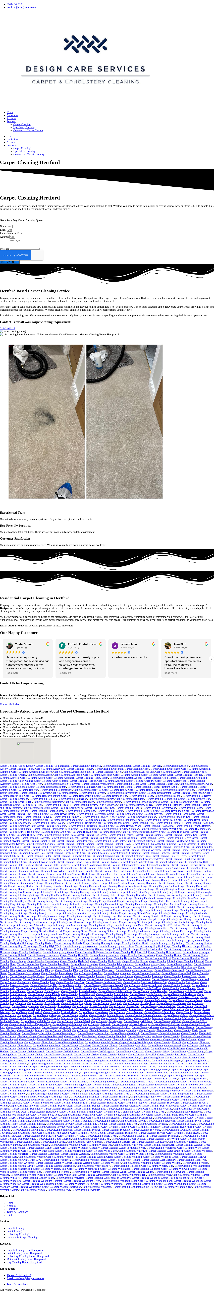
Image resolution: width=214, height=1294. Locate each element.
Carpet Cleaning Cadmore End (181, 834)
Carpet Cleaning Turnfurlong (122, 1132)
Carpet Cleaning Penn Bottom (181, 1057)
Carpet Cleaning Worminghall (172, 1183)
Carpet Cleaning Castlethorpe (172, 840)
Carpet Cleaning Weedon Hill (62, 1156)
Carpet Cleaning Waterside (75, 1153)
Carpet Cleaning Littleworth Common (147, 1000)
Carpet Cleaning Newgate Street (145, 1036)
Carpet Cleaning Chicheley (186, 853)
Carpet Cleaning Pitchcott (126, 1063)
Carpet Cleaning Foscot (78, 907)
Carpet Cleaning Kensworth (25, 967)
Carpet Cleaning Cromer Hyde (72, 874)
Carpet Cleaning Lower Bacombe (90, 1006)
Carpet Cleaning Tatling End (46, 1120)
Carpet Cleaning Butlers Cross (59, 834)
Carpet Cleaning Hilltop (32, 949)
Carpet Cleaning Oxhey (86, 1054)
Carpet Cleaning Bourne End (80, 810)
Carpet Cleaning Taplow (200, 1117)
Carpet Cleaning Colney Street (162, 868)
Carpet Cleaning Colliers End (36, 868)
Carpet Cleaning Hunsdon (186, 958)
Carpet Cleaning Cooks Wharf (49, 871)
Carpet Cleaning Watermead (45, 1153)
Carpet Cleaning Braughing (90, 819)
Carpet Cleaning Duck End (192, 886)
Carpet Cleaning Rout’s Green (161, 1078)
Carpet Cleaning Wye (58, 1189)
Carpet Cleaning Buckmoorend (193, 828)
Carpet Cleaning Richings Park (86, 1075)
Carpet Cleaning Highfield (149, 946)
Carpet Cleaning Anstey (167, 771)
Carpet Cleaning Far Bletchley (109, 898)
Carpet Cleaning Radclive (38, 1072)
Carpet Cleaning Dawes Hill (102, 880)
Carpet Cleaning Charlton (109, 847)
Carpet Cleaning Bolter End (99, 807)
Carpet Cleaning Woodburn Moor (119, 1180)
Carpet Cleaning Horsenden (104, 955)
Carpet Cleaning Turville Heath (182, 1132)
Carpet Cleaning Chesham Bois (27, 853)
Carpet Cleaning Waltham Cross (193, 1144)
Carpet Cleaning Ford (20, 907)
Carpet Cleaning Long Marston (43, 1003)
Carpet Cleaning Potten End (45, 1066)
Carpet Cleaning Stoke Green (149, 1111)
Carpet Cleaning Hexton (199, 943)
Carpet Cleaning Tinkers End (28, 1129)
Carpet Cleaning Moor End (56, 1027)
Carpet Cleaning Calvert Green (182, 837)
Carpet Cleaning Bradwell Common (137, 816)
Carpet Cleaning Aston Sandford (51, 780)
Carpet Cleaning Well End (128, 1156)
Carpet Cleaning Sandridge (69, 1084)
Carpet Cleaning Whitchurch (115, 1168)
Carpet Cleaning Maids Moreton (126, 1012)
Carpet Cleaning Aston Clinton (160, 777)
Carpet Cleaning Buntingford (48, 831)
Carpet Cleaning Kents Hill (55, 967)
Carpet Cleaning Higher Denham (116, 946)
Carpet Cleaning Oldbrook (130, 1051)
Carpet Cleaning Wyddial (32, 1189)
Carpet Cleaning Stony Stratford (171, 1114)
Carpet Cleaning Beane (141, 795)
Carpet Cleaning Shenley (193, 1087)
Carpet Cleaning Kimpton (118, 967)
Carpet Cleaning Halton (198, 931)
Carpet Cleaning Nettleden (14, 1036)
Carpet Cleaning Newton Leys (77, 1039)
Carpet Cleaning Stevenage (157, 1108)
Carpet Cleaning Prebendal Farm (138, 1066)
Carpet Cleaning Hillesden (178, 946)
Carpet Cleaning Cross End (103, 874)
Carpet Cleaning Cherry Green (179, 850)
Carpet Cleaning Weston (195, 1162)
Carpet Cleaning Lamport (117, 973)
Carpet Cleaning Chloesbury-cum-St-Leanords (34, 859)
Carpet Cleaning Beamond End (110, 795)
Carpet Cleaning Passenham (25, 1057)
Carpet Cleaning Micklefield (179, 1018)
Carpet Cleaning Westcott (78, 1162)
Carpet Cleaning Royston (13, 1081)
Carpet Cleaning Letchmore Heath (104, 982)
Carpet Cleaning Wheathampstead (192, 1165)
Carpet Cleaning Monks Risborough (131, 1024)
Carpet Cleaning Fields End (155, 901)
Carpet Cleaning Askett (32, 777)
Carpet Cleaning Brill (142, 822)
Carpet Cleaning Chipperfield (68, 856)
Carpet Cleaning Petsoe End (38, 1060)
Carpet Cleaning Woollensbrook (39, 1183)
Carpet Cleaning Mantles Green (193, 1012)
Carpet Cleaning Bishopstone (176, 801)
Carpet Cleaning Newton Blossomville (39, 1039)
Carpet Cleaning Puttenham (124, 1069)
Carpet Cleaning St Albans (103, 1102)
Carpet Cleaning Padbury (113, 1054)
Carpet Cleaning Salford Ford (195, 1081)
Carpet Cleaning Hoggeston (178, 949)
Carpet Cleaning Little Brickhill (109, 988)
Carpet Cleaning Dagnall (162, 877)
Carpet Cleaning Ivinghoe (84, 964)
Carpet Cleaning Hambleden (47, 934)
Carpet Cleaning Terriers (132, 1120)
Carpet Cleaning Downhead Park (52, 886)
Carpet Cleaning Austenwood (170, 780)
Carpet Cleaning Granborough (75, 916)
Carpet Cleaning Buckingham (15, 828)
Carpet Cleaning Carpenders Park (74, 840)
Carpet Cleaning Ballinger (81, 786)
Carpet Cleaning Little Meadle (40, 997)
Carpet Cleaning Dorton (20, 886)
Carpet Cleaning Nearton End (93, 1033)
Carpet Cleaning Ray (180, 1072)
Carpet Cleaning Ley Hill (43, 985)
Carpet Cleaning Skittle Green (26, 1096)
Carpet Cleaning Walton (12, 1147)
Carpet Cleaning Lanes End (176, 973)
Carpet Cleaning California (123, 837)
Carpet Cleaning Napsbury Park (156, 1030)
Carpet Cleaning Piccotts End (134, 1060)
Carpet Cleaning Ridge (152, 1075)
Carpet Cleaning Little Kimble (44, 994)
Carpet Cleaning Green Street (153, 928)
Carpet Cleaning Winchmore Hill (128, 1174)
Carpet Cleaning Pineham (13, 1063)
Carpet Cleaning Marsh (176, 1015)
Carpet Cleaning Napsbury (124, 1030)
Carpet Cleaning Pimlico (195, 1060)
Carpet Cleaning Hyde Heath (105, 961)
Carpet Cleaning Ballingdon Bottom (47, 786)
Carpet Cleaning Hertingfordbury (167, 943)
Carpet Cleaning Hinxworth (61, 949)
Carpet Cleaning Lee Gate (165, 979)
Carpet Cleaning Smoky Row (146, 1096)
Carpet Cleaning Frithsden (191, 907)
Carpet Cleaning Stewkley (187, 1108)
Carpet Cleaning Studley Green (33, 1117)
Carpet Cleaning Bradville (37, 816)
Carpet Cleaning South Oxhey (95, 1099)
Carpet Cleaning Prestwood (22, 1069)
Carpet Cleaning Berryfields (48, 801)
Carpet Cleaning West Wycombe (17, 1162)
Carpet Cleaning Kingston (69, 970)
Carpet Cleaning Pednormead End (121, 1057)
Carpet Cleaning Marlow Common (143, 1015)
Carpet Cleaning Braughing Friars (124, 819)
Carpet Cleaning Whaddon (126, 1165)
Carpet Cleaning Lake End (88, 973)
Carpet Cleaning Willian (140, 1171)
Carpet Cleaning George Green (37, 913)
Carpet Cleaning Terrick (105, 1120)
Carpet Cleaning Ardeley (13, 774)
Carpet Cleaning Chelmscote (78, 850)
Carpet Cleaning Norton (104, 1045)
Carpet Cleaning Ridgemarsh (180, 1075)
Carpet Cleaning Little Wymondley (47, 1000)
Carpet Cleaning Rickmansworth (121, 1075)
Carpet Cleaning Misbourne (67, 1024)
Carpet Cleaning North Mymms (136, 1042)
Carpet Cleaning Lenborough (15, 982)
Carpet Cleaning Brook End (198, 822)
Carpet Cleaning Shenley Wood (133, 1090)
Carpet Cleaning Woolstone (107, 1183)
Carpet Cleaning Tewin (189, 1120)
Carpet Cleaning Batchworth (35, 792)
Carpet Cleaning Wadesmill (182, 1141)
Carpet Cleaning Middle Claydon (38, 1021)
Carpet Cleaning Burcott (78, 831)
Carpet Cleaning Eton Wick (14, 898)
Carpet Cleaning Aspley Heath (92, 777)
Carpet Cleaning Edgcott (164, 892)
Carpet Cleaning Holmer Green (164, 952)
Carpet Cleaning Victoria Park (119, 1141)
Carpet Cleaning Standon (87, 1105)
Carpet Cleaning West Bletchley (158, 1159)
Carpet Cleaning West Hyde (191, 1159)
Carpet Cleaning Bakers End (163, 783)
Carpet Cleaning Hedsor (40, 943)
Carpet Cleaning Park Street (172, 1054)
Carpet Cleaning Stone (108, 1114)
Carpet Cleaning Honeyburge (43, 955)
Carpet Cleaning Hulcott (158, 958)
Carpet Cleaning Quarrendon (184, 1069)
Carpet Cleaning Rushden (73, 1081)
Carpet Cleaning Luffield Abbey (60, 1012)
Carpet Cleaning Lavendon (148, 976)
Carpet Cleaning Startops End (89, 1108)
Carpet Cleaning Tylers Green (101, 1135)
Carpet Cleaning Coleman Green (188, 865)
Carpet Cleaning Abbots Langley (17, 765)
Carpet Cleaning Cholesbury (75, 859)
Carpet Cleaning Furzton (99, 910)
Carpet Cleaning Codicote (133, 862)
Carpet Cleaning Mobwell (97, 1024)
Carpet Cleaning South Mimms (61, 1099)
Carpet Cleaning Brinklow (168, 822)
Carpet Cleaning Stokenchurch (78, 1114)
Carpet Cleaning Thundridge (145, 1126)
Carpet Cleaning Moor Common (23, 1027)
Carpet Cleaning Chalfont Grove (113, 844)
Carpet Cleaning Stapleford (58, 1108)
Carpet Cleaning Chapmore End (77, 847)
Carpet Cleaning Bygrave (121, 834)
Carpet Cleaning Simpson (145, 1093)
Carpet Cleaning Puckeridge (94, 1069)
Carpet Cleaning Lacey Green (57, 973)
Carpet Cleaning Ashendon (67, 774)
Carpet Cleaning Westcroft (107, 1162)
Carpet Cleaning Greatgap (28, 928)
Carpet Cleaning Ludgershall (27, 1012)
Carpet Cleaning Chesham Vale (62, 853)
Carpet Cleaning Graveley (177, 916)
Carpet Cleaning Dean (130, 880)
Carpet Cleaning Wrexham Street (174, 1186)
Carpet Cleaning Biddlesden (79, 801)
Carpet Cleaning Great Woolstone (163, 925)
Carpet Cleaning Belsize (101, 798)
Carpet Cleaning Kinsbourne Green (134, 970)
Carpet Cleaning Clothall (105, 862)
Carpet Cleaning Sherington (198, 1090)
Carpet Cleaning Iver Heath (54, 964)
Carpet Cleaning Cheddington (45, 850)
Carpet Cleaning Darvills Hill (38, 880)
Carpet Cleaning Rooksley (101, 1078)
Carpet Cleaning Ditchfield (142, 883)
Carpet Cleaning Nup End (132, 1045)
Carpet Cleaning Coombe (80, 871)
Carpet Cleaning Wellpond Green (160, 1156)
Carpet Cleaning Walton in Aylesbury (79, 1147)
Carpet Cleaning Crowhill (133, 874)
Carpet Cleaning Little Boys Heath (73, 988)
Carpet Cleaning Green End (88, 928)
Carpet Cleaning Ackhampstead (52, 765)
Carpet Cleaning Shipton (13, 1093)
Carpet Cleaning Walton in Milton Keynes (123, 1147)
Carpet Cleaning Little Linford (112, 994)
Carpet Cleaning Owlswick (58, 1054)
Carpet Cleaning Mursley (30, 1030)
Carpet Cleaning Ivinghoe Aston (116, 964)
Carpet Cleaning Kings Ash (147, 967)
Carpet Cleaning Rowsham (192, 1078)
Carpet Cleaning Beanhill (167, 795)
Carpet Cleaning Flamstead (101, 904)
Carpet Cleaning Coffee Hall (192, 862)
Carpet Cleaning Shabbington (102, 1087)
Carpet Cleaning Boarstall (36, 807)
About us (11, 118)
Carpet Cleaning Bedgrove (197, 795)
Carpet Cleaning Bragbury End (173, 816)
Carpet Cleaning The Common (91, 1123)
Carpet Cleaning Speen (184, 1099)
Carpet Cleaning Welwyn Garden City (20, 1159)
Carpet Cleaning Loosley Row (139, 1003)
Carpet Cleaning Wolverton (70, 1177)
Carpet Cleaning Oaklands (14, 1048)
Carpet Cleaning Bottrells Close (46, 810)
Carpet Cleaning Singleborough (176, 1093)
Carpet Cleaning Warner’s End (37, 1150)
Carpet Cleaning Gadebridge (128, 910)
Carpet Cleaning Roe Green (70, 1078)
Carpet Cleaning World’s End (139, 1183)
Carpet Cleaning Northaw (195, 1042)
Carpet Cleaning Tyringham (164, 1135)
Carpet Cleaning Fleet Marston (162, 904)
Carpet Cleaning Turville (152, 1132)
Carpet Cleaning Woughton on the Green (134, 1186)
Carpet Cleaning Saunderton (152, 1084)
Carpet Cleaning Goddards (192, 913)
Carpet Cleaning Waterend (198, 1150)
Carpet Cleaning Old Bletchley (98, 1048)
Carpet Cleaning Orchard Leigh (187, 1051)
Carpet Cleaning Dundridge (44, 889)
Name (3, 226)
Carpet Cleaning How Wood (58, 958)
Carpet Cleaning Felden (67, 901)
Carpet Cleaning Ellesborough (16, 895)
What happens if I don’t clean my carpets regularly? (30, 721)
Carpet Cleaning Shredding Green (112, 1093)
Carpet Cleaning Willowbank (170, 1171)
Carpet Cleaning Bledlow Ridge (135, 804)
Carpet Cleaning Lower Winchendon (164, 1009)
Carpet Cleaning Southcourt (127, 1099)
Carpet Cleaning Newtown (148, 1039)
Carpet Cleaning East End (47, 892)
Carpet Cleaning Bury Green (174, 831)
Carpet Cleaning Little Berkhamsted (35, 988)
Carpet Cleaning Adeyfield (147, 765)
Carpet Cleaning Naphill (58, 1030)
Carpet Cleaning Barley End (143, 789)
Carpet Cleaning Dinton (114, 883)
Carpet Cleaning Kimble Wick (87, 967)
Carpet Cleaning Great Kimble (101, 922)
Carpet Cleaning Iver (28, 964)
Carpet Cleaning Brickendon (15, 822)
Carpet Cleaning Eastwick (104, 892)
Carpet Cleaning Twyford (70, 1135)
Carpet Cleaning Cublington (46, 877)
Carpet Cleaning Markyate (47, 1015)
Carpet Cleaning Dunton (103, 889)
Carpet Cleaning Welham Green (96, 1156)
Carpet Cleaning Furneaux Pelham (66, 910)
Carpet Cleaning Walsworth (128, 1144)
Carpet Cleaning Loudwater (171, 1003)
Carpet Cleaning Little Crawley (43, 991)
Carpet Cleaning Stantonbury (27, 1108)
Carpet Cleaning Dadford (134, 877)
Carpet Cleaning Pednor (53, 1057)
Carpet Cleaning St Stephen (24, 1105)
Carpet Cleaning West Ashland (124, 1159)
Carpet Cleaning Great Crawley (67, 919)
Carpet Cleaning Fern (128, 901)
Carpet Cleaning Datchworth (70, 880)
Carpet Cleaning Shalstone (134, 1087)
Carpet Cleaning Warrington (70, 1150)
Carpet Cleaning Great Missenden (27, 925)
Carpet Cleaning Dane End (191, 877)
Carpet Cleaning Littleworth (111, 1000)
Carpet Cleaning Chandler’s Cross (41, 847)
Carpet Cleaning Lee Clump (102, 979)
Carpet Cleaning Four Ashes (107, 907)
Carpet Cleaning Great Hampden (140, 919)
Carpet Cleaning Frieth (135, 907)
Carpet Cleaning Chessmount (125, 853)
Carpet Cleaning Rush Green (43, 1081)
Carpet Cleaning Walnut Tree (96, 1144)
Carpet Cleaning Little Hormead (186, 991)
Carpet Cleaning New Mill (112, 1036)
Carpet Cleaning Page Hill (142, 1054)
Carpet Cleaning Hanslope (145, 934)
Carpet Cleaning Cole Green (154, 865)
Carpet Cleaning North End (38, 1042)
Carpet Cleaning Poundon (105, 1066)
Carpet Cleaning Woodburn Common (43, 1180)
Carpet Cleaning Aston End (192, 777)
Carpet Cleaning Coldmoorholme (120, 865)
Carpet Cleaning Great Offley (96, 925)
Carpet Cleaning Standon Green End (121, 1105)
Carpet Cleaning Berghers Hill (16, 801)
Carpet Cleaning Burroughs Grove (139, 831)
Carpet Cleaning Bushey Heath (25, 834)
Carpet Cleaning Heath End (83, 940)
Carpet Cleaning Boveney (138, 810)
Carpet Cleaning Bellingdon (72, 798)
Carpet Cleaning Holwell (13, 955)
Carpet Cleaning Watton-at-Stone (135, 1153)
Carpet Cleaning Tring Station (53, 1132)
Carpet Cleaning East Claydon (16, 892)
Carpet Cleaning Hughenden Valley (125, 958)
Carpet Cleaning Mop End (116, 1027)
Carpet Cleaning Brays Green (159, 819)
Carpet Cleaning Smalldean (85, 1096)
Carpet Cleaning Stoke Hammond (184, 1111)
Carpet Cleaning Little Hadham (115, 991)
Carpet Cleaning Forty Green (48, 907)
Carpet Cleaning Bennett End (161, 798)
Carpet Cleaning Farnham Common (145, 898)
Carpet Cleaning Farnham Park (181, 898)
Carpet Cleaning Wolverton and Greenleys (108, 1177)
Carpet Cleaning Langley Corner (27, 976)
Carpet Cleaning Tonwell (87, 1129)
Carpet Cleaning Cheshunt (94, 853)
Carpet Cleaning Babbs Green (130, 783)
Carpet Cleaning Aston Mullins (16, 780)
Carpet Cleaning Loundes (25, 1006)
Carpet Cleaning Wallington (65, 1144)
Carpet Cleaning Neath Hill (125, 1033)
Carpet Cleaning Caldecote (35, 837)
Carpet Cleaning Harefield (26, 937)
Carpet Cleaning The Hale (153, 1123)
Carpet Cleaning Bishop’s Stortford (141, 801)
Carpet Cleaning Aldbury (80, 768)
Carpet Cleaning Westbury (50, 1162)
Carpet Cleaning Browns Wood (124, 825)
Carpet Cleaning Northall (167, 1042)
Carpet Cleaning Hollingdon (26, 952)
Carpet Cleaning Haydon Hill (20, 940)
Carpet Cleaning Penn (152, 1057)
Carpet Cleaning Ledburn (72, 979)
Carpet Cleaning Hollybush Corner (93, 952)
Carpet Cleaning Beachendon (188, 792)
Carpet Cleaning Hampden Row (80, 934)
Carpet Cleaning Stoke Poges (45, 1114)
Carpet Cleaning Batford (64, 792)
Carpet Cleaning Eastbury (75, 892)
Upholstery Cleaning (24, 127)
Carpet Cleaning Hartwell (85, 937)
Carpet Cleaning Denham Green (54, 883)
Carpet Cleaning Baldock (13, 786)
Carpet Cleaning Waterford (14, 1153)
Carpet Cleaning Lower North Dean (55, 1009)
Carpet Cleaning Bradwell (66, 816)
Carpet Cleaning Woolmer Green (74, 1183)
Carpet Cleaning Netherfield (196, 1033)
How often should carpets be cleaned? (23, 718)
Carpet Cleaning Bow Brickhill (24, 813)
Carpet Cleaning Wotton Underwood (61, 1186)
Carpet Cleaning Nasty (64, 1033)
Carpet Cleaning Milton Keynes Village (30, 1024)
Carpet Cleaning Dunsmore (74, 889)
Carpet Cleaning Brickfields (80, 822)
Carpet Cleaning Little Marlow (180, 994)
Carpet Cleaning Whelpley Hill (49, 1168)
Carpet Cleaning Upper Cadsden (54, 1138)
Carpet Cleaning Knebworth (169, 970)
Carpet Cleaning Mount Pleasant (177, 1027)
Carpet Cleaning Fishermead (34, 904)
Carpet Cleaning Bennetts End (194, 798)
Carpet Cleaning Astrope (83, 780)
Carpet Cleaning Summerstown (102, 1117)
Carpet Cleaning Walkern (35, 1144)
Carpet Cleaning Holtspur (196, 952)
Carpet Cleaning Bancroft (24, 789)
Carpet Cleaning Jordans (179, 964)
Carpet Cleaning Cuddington (77, 877)
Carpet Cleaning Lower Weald (127, 1009)
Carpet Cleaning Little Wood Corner (180, 997)
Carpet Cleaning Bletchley (167, 804)
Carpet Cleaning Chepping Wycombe (142, 850)
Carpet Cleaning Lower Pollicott (93, 1009)
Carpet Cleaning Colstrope (193, 868)
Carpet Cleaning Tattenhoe (77, 1120)
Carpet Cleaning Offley (68, 1048)
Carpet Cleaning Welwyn (193, 1156)
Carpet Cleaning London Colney (186, 1000)
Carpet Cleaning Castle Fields (109, 840)
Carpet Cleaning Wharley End (157, 1165)
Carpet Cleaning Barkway (87, 789)
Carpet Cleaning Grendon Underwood (41, 931)
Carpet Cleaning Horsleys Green (137, 955)
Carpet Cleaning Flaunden (131, 904)
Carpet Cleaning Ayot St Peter (97, 783)
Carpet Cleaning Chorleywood (107, 859)
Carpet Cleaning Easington (162, 889)
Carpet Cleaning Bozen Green (180, 813)
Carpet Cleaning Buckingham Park (51, 828)
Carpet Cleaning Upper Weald (163, 1138)
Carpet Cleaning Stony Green (137, 1114)
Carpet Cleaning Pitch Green (96, 1063)
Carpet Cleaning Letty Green (183, 982)
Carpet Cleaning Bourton (110, 810)
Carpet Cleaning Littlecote (81, 1000)
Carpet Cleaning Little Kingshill (78, 994)
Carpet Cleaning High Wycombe (80, 946)
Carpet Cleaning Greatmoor (57, 928)
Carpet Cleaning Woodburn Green (82, 1180)
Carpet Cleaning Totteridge (116, 1129)
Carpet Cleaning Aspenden (60, 777)
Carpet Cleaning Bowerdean (91, 813)
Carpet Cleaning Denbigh (156, 880)
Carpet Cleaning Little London (146, 994)
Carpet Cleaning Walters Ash (159, 1144)
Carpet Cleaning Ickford (162, 961)
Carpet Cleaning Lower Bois (124, 1006)
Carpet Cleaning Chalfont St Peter (187, 844)
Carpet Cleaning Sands (97, 1084)
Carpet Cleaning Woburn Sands (37, 1177)
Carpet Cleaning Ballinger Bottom (114, 786)
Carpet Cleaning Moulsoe (145, 1027)
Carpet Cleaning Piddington (166, 1060)
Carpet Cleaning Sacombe (102, 1081)
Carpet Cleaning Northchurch (15, 1045)
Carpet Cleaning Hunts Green (43, 961)
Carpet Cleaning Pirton (40, 1063)
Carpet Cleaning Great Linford (170, 922)
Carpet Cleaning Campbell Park (39, 840)
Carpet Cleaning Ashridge (188, 774)
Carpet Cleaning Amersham (165, 768)
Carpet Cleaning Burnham (106, 831)
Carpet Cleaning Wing (159, 1174)
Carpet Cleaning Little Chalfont (144, 988)
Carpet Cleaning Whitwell (175, 1168)
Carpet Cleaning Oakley (42, 1048)
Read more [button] (12, 673)
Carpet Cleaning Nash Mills (36, 1033)
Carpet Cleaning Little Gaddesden (79, 991)
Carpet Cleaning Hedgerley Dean (146, 940)
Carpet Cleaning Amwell (109, 771)
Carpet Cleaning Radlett (66, 1072)
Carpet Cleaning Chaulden (198, 847)
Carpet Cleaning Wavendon (169, 1153)
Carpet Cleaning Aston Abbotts (126, 777)
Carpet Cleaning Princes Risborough (58, 1069)
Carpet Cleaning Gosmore (44, 916)
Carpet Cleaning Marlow (75, 1015)
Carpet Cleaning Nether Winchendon (160, 1033)
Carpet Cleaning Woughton (96, 1186)
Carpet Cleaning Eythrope (44, 898)
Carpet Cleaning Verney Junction (84, 1141)
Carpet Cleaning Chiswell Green (169, 856)
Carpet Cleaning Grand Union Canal (112, 916)
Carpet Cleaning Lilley (70, 985)
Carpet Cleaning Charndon (138, 847)
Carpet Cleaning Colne (65, 868)
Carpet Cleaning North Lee (69, 1042)
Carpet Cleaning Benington (129, 798)
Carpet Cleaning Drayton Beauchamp (120, 886)
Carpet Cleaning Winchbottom (94, 1174)
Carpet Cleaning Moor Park (86, 1027)
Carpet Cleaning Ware (189, 1147)
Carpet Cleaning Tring (24, 1132)
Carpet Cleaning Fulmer (33, 910)
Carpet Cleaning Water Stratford (166, 1150)
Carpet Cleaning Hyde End (74, 961)
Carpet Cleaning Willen (114, 1171)
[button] (211, 658)
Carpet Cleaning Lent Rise (70, 982)
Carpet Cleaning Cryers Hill (15, 877)
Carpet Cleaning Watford (103, 1153)
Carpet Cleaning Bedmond (14, 798)
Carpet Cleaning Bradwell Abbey (99, 816)
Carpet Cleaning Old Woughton (97, 1051)
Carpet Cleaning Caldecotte (65, 837)
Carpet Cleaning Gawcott (185, 910)
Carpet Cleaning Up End (194, 1135)
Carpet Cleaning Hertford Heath (131, 943)
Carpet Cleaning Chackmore (40, 844)
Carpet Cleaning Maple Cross (15, 1015)
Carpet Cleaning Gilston (164, 913)
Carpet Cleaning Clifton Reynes (74, 862)
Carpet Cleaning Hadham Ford (168, 931)
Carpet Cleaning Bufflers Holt (16, 831)
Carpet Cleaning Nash (186, 1030)
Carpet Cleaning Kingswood (99, 970)
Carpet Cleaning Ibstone (135, 961)
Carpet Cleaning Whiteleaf (146, 1168)
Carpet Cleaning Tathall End (15, 1120)
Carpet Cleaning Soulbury (176, 1096)
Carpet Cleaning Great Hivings (175, 919)
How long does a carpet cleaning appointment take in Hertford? (36, 733)
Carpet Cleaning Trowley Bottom (87, 1132)
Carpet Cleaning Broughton (51, 825)
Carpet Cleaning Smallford (115, 1096)
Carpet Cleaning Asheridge (97, 774)
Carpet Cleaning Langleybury (61, 976)
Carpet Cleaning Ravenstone (152, 1072)
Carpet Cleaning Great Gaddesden (104, 919)
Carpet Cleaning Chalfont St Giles (150, 844)
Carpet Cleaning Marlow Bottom (106, 1015)
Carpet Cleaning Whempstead (83, 1168)
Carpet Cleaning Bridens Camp (112, 822)
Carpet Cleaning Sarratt (123, 1084)
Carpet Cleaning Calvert (151, 837)
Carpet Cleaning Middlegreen (106, 1021)
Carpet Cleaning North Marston (101, 1042)
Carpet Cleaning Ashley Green (157, 774)
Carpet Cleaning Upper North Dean (91, 1138)
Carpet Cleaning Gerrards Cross (72, 913)
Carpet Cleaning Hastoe (113, 937)
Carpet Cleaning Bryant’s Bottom (192, 825)
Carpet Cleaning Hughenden (90, 958)
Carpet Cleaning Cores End (109, 871)
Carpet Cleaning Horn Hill (74, 955)
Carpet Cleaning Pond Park (14, 1066)
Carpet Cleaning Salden (166, 1081)
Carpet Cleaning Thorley (24, 1126)
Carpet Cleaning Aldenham (109, 768)
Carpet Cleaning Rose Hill (130, 1078)
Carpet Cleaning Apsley (194, 771)
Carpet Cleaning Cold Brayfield (17, 865)
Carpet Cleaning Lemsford (195, 979)
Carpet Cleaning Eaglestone (132, 889)
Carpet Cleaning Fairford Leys (75, 898)
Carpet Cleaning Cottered (138, 871)
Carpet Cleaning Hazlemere (52, 940)
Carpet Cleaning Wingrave (186, 1174)
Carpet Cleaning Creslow (13, 874)
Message (5, 248)
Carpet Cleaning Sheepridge (164, 1087)
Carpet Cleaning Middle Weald (73, 1021)
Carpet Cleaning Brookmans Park (18, 825)
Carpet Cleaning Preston (169, 1066)
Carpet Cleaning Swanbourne (170, 1117)
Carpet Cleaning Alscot (137, 768)
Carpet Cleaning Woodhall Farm (155, 1180)
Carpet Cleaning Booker (128, 807)
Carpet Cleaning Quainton (154, 1069)
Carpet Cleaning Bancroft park (56, 789)
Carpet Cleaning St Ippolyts (132, 1102)
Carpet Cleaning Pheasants (69, 1060)
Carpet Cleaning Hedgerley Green (184, 940)
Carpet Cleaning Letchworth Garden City (145, 982)
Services (11, 121)
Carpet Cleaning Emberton (132, 895)
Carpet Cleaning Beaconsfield (77, 795)
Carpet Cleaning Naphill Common (90, 1030)
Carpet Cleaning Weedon (31, 1156)
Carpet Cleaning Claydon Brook (38, 862)
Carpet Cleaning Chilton (38, 856)
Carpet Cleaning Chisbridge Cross (132, 856)
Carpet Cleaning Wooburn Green (178, 1177)
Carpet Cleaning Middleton (138, 1021)
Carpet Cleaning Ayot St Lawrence (61, 783)
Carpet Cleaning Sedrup (42, 1087)
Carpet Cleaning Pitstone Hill (191, 1063)
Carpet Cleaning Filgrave (185, 901)
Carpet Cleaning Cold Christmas (52, 865)
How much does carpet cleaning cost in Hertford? (29, 727)
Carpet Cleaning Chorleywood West (144, 859)
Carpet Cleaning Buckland (85, 828)
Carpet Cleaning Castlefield (140, 840)
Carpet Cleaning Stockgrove (43, 1111)
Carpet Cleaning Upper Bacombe (17, 1138)
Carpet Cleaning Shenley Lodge (98, 1090)
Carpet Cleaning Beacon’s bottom (42, 795)
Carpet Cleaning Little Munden (110, 997)
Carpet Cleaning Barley (114, 789)
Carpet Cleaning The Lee (182, 1123)
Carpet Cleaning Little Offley (144, 997)
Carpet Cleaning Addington (117, 765)
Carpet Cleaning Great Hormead (31, 922)
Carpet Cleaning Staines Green (56, 1105)
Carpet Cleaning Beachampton (155, 792)
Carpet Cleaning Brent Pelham (192, 819)
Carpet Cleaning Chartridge (168, 847)
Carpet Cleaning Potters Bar (76, 1066)
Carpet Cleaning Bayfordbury (122, 792)
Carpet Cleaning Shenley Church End (60, 1090)
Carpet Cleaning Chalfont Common (75, 844)
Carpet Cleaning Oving (30, 1054)
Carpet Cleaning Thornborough (55, 1126)
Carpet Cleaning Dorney (171, 883)
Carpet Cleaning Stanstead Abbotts (160, 1105)
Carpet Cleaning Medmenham (117, 1018)
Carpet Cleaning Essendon (198, 895)
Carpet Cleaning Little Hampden (150, 991)
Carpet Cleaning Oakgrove (196, 1045)
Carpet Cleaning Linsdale (176, 985)
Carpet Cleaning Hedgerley (113, 940)
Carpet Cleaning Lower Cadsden (158, 1006)
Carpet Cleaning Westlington (137, 1162)
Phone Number (8, 233)
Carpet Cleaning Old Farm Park (132, 1048)
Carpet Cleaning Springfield (38, 1102)
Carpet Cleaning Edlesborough (194, 892)
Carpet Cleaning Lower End (192, 1006)
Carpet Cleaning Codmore (162, 862)
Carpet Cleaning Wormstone (26, 1186)
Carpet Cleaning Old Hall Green (168, 1048)
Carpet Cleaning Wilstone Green (28, 1174)
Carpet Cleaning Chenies (107, 850)
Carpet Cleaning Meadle (87, 1018)
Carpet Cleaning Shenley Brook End (19, 1090)
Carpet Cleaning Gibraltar (104, 913)
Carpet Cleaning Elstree (104, 895)
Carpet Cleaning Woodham (188, 1180)
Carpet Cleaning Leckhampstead (40, 979)
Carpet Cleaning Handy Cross (114, 934)
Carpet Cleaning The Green (123, 1123)
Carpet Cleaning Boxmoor (121, 813)
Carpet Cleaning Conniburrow (16, 871)
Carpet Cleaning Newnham (177, 1036)
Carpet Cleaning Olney (157, 1051)
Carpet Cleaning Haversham (170, 937)
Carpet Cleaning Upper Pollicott (128, 1138)
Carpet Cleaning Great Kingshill (136, 922)
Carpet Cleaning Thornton (115, 1126)
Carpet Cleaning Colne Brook (95, 868)
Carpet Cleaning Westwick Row (93, 1165)
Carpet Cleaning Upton (27, 1141)
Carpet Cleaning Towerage (146, 1129)
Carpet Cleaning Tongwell (59, 1129)
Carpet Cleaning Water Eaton (101, 1150)
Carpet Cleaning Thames (32, 1123)
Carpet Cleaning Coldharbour (86, 865)
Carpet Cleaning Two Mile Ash (39, 1135)
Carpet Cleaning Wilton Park (61, 1174)
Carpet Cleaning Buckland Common (119, 828)
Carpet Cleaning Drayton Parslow (159, 886)
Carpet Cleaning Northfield (76, 1045)
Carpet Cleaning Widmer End (25, 1171)
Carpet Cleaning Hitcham (90, 949)
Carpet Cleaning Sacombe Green (135, 1081)
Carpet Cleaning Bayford (92, 792)
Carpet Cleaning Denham (185, 880)
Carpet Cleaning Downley (85, 886)
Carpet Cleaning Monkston (165, 1024)
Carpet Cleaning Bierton (108, 801)
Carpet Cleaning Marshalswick (25, 1018)
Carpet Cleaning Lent (43, 982)
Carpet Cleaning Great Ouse (129, 925)
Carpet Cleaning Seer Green (71, 1087)
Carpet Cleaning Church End (180, 859)
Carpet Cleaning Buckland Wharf (158, 828)
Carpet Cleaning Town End (176, 1129)
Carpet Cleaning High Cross (15, 946)
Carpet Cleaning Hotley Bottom (25, 958)
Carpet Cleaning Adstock (176, 765)
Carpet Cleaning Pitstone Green (158, 1063)
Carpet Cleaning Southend (157, 1099)
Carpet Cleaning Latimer (120, 976)
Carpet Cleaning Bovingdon (168, 810)
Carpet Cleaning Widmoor (56, 1171)
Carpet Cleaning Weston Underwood (55, 1165)
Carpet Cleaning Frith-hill (162, 907)
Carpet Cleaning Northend (47, 1045)
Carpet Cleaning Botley (190, 807)
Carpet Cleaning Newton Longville (113, 1039)
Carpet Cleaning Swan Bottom (137, 1117)
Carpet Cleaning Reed (56, 1075)
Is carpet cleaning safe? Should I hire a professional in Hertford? (36, 736)
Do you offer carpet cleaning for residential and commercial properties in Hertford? (46, 724)
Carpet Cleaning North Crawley (180, 1039)
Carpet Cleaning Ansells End (138, 771)
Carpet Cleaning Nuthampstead (164, 1045)
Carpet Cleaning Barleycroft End (176, 789)
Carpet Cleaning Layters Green (180, 976)
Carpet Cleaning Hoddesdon (147, 949)
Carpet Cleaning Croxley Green (196, 874)
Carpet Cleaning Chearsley (14, 850)
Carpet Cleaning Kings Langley (180, 967)
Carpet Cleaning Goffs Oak (14, 916)
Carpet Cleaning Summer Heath (68, 1117)
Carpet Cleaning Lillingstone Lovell (143, 985)
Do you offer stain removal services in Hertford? (28, 730)
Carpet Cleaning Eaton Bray (134, 892)
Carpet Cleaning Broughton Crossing (87, 825)
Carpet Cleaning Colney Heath (128, 868)
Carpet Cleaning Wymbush (86, 1189)
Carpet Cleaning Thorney (86, 1126)
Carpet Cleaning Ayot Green (27, 783)
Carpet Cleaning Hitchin (118, 949)
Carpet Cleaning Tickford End (178, 1126)
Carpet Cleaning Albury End (50, 768)
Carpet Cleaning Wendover (56, 1159)
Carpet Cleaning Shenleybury (167, 1090)
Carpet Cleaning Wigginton (86, 1171)
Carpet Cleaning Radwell (122, 1072)
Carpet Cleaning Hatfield (140, 937)
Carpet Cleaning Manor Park (159, 1012)
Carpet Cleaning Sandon (41, 1084)
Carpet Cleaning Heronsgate (98, 943)
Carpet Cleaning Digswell (86, 883)
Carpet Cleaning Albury (21, 768)
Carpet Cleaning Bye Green (91, 834)
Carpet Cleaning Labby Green (24, 973)
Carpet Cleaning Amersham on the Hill (73, 771)
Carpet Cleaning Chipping (99, 856)
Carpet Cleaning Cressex (41, 874)
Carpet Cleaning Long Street (76, 1003)
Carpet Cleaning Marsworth (58, 1018)
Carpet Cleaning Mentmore (148, 1018)
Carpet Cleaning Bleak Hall (27, 804)
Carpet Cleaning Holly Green (58, 952)
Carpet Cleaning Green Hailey (120, 928)
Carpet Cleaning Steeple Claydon (124, 1108)
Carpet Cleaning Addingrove (86, 765)
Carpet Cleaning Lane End (146, 973)
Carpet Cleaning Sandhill (13, 1084)
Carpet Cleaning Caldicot (94, 837)
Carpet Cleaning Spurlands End (70, 1102)
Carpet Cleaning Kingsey (40, 970)
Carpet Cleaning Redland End (28, 1075)
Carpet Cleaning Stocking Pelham (77, 1111)
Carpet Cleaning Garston (158, 910)
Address (4, 236)
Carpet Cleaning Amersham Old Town (31, 771)
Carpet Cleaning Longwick (107, 1003)
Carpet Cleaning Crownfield (163, 874)
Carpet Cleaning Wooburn (146, 1177)
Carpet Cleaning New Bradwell (46, 1036)
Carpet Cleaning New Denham (80, 1036)
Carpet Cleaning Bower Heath (58, 813)
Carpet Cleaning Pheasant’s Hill (101, 1060)
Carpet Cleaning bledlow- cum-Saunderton (94, 804)
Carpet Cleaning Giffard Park (134, 913)
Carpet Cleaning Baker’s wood (195, 783)
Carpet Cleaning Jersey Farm (150, 964)
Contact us (12, 115)
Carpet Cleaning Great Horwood (66, 922)
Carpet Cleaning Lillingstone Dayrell (103, 985)
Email (3, 229)
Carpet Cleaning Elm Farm (47, 895)
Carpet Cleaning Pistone (67, 1063)
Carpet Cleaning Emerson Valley (165, 895)
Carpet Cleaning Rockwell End (38, 1078)
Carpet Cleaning (22, 124)
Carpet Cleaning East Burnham (194, 889)
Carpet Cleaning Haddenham (135, 931)
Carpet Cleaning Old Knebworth (27, 1051)
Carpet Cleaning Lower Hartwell (17, 1009)
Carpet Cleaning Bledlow (57, 804)
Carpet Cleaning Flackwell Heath (68, 904)
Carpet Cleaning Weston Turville (17, 1165)
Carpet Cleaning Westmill (167, 1162)
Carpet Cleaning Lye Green (93, 1012)
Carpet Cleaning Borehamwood (159, 807)
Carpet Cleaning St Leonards (164, 1102)
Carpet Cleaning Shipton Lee (77, 1093)
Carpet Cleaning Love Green (55, 1006)
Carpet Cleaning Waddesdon (152, 1141)
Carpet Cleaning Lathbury (92, 976)
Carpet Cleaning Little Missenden (75, 997)
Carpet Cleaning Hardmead (175, 934)
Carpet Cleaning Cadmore (150, 834)
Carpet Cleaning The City (60, 1123)
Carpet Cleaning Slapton (56, 1096)
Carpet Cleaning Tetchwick (161, 1120)
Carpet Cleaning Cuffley (107, 877)
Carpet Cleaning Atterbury (140, 780)
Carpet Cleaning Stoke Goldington (114, 1111)
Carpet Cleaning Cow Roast (168, 871)
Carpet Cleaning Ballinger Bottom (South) (156, 786)
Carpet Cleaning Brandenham (59, 819)
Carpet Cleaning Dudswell (14, 889)
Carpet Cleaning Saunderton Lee (185, 1084)
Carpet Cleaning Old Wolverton (62, 1051)
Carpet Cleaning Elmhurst (76, 895)
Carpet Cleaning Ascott (39, 774)
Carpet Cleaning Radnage (94, 1072)
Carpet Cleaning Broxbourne (158, 825)
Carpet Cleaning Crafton (198, 871)
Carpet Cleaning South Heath (28, 1099)
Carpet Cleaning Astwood (111, 780)
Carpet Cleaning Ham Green (15, 934)
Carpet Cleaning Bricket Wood (48, 822)
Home (10, 112)
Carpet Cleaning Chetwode (156, 853)
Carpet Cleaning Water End (132, 1150)
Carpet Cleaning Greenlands (185, 928)
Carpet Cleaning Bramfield (28, 819)
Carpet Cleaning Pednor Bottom (85, 1057)
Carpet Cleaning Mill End (167, 1021)
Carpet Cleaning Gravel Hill (148, 916)
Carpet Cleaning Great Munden (63, 925)
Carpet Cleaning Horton (169, 955)
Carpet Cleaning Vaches (53, 1141)
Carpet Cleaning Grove (75, 931)
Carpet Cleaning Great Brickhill (33, 919)
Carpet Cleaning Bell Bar (43, 798)
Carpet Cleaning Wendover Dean (89, 1159)
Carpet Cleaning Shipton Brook (44, 1093)
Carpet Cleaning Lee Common (134, 979)
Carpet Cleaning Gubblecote (104, 931)
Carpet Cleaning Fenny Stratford (98, 901)
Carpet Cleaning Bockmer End (67, 807)
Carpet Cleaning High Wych (46, 946)
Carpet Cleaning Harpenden (56, 937)
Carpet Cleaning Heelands (68, 943)
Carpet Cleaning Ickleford (190, 961)
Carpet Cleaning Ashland (126, 774)
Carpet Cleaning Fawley (41, 901)
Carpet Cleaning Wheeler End (16, 1168)
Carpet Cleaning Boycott (149, 813)
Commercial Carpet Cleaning (28, 130)
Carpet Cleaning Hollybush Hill (130, 952)
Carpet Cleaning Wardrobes (161, 1147)
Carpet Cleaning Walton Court (43, 1147)
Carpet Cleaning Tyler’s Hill (133, 1135)
